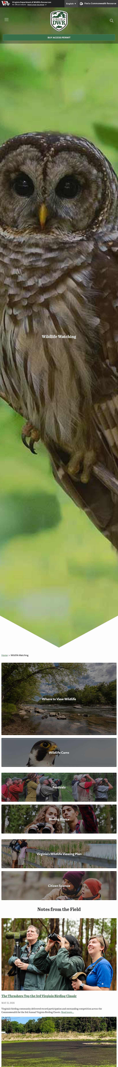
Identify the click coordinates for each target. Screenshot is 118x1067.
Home (4, 655)
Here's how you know (35, 5)
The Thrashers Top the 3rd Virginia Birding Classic (39, 995)
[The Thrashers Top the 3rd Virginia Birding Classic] (59, 954)
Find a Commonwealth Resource (100, 3)
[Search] (111, 21)
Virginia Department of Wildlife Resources (31, 2)
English (71, 3)
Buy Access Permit (59, 37)
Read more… (67, 1012)
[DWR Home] (59, 20)
